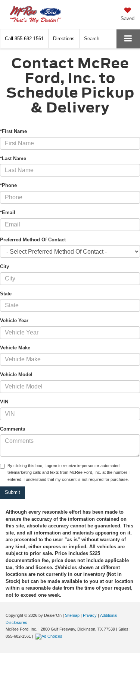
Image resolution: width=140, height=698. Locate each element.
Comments (12, 429)
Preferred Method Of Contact (33, 239)
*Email (7, 212)
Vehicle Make (15, 347)
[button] (24, 38)
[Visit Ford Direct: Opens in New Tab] (49, 636)
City (4, 266)
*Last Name (13, 158)
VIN (4, 401)
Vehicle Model (16, 374)
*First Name (13, 131)
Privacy (90, 615)
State (6, 293)
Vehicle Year (14, 320)
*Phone (8, 185)
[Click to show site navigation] (128, 38)
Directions (64, 38)
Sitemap (72, 615)
